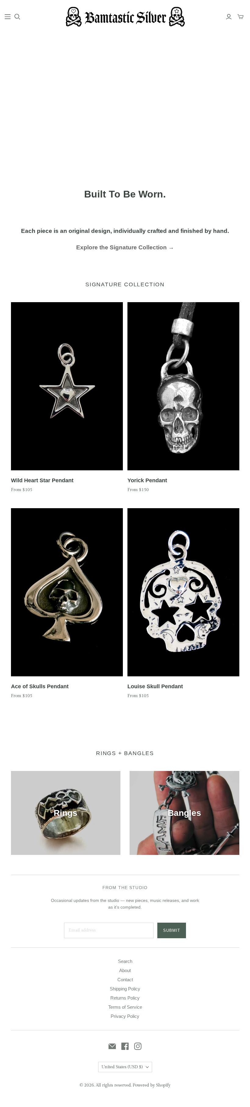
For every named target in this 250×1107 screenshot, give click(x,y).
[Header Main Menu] (8, 17)
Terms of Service (125, 1007)
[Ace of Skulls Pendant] (67, 592)
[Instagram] (137, 1046)
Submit (171, 930)
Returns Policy (125, 997)
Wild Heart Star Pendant (42, 480)
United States (122, 1067)
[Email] (112, 1046)
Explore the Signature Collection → (125, 247)
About (125, 970)
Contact (125, 979)
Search (125, 961)
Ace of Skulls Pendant (40, 686)
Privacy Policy (125, 1016)
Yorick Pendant (147, 480)
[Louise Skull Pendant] (183, 592)
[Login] (229, 16)
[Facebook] (125, 1046)
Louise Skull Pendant (155, 686)
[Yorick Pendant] (183, 386)
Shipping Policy (125, 988)
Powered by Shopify (151, 1085)
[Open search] (17, 17)
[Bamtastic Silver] (125, 16)
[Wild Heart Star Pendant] (67, 386)
